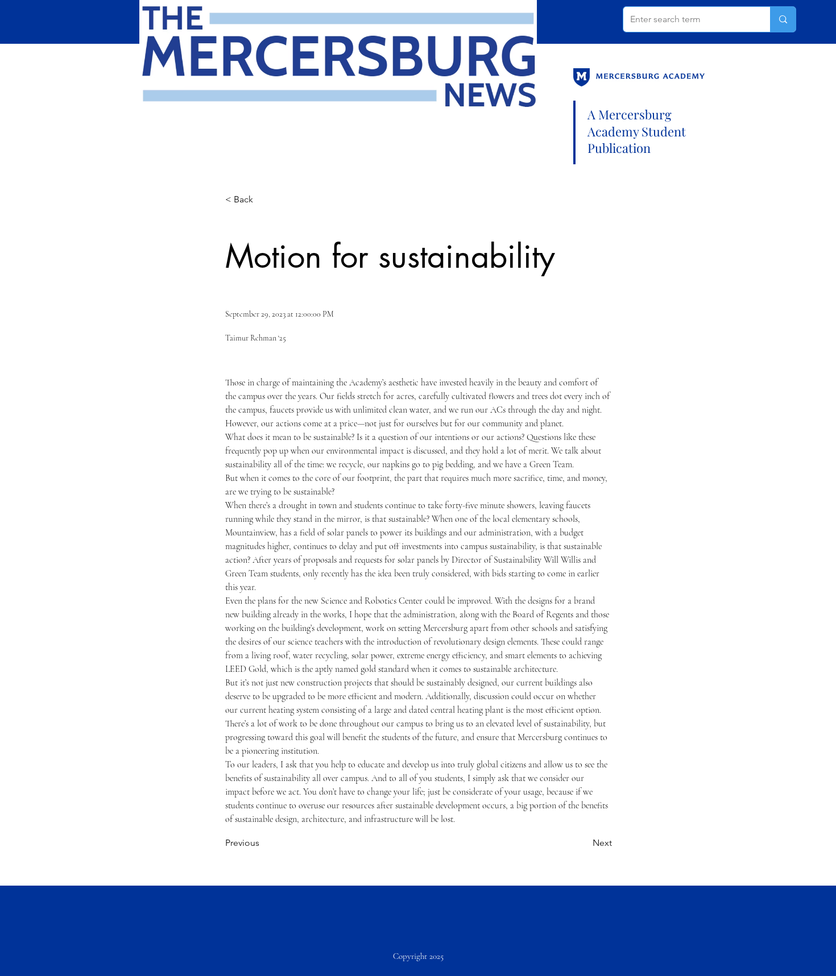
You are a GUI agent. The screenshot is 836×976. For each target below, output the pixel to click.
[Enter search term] (783, 19)
